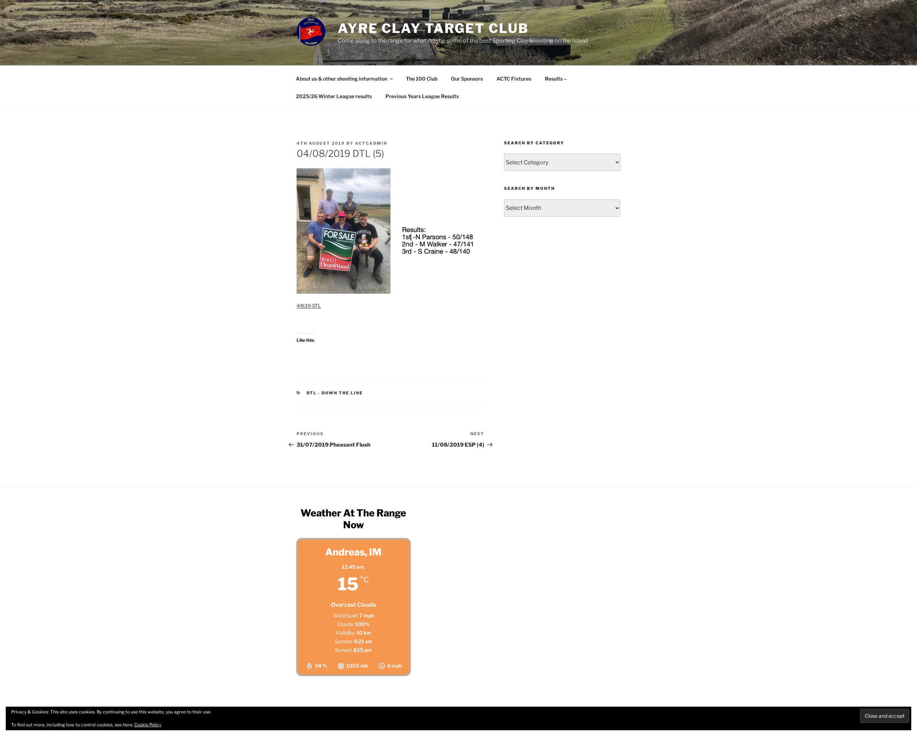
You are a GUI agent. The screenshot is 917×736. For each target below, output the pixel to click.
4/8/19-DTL (309, 305)
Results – (556, 79)
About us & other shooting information (341, 79)
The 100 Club (421, 79)
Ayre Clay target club (433, 28)
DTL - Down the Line (335, 392)
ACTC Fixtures (513, 79)
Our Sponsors (467, 79)
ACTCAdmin (371, 143)
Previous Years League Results (422, 96)
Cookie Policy (147, 724)
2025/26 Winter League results (334, 96)
